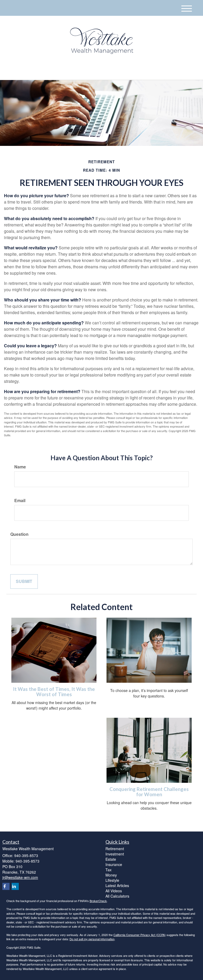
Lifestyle (112, 880)
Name (20, 467)
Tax (108, 869)
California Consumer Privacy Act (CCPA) (139, 935)
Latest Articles (117, 885)
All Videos (113, 890)
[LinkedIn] (51, 71)
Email (19, 500)
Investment (114, 854)
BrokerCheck (98, 901)
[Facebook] (58, 71)
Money (111, 875)
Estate (110, 859)
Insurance (113, 864)
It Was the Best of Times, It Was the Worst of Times (54, 691)
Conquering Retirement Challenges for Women (149, 792)
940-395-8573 (150, 71)
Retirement (114, 848)
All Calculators (117, 896)
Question (19, 534)
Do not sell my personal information (92, 939)
